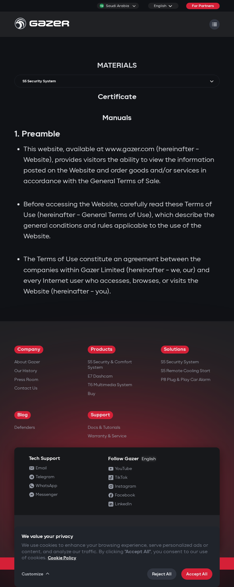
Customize (32, 574)
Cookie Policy (62, 557)
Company (28, 349)
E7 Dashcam (100, 376)
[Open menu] (214, 24)
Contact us (25, 388)
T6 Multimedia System (110, 384)
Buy (91, 393)
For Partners (203, 6)
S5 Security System (180, 362)
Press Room (26, 379)
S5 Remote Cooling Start (185, 370)
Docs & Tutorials (104, 427)
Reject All (162, 574)
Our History (25, 370)
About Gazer (27, 362)
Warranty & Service (107, 436)
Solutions (175, 349)
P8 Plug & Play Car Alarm (186, 379)
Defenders (24, 427)
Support (100, 415)
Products (101, 349)
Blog (22, 415)
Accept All (196, 574)
